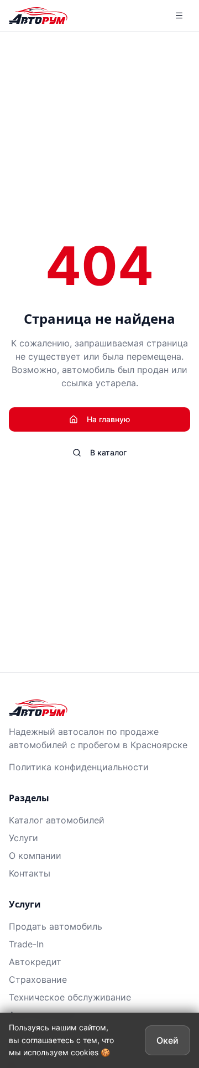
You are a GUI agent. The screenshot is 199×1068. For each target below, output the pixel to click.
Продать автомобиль (55, 926)
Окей (167, 1040)
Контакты (29, 873)
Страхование (38, 979)
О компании (35, 855)
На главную (108, 419)
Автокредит (35, 961)
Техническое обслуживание (70, 997)
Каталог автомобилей (56, 820)
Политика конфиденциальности (79, 767)
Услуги (23, 837)
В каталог (108, 452)
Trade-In (26, 944)
